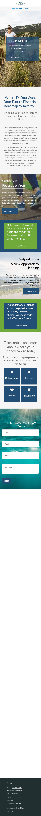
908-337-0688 (17, 791)
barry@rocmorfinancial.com (16, 808)
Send (6, 481)
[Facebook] (8, 811)
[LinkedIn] (11, 811)
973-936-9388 (17, 788)
